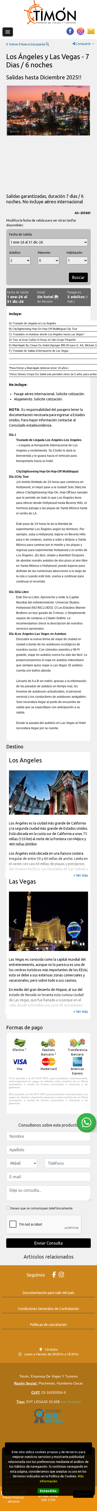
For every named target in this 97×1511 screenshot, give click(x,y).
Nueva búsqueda (33, 44)
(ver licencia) (71, 1402)
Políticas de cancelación (48, 1325)
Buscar (78, 277)
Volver (13, 44)
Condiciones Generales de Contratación (48, 1309)
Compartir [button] (83, 43)
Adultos (15, 252)
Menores (44, 252)
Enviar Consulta (48, 1243)
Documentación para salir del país (48, 1293)
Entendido (48, 1491)
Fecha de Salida (20, 234)
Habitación (74, 252)
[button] (15, 792)
